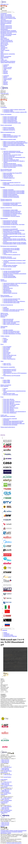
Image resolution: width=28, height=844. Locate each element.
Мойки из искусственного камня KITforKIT (13, 144)
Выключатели (6, 289)
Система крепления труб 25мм (10, 300)
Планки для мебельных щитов (10, 121)
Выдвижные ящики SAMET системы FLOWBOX (14, 243)
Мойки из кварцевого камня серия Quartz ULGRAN (15, 142)
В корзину (3, 694)
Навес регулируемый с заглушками (11, 321)
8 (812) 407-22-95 (4, 4)
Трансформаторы (7, 290)
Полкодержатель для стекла (9, 370)
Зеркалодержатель (7, 371)
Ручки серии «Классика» (9, 406)
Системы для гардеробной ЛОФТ (11, 272)
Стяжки (5, 340)
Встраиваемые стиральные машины (11, 216)
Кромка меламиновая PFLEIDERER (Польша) (14, 185)
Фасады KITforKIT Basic (6, 20)
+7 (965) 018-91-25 (5, 762)
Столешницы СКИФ (8, 110)
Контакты (5, 70)
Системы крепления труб (6, 40)
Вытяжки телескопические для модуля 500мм (13, 192)
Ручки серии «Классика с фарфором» (12, 401)
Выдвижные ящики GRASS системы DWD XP (14, 238)
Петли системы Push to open (9, 355)
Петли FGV (6, 351)
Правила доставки (13, 830)
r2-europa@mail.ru (5, 801)
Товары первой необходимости (8, 62)
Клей (4, 389)
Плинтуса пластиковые (8, 127)
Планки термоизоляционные (10, 120)
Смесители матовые (8, 158)
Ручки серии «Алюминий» (9, 405)
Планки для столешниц (6, 14)
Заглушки (3, 49)
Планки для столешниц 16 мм (10, 116)
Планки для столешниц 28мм (10, 117)
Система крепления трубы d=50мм (11, 302)
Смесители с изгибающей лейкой (11, 159)
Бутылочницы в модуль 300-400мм (11, 249)
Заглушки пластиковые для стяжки (11, 332)
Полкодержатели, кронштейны (8, 53)
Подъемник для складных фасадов (11, 310)
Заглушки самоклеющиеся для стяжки (12, 333)
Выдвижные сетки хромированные (9, 31)
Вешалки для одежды (8, 274)
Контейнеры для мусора (6, 33)
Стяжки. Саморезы (5, 50)
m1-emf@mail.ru (7, 793)
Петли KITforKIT (7, 346)
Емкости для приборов (6, 56)
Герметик (5, 388)
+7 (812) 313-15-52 (5, 759)
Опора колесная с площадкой (10, 418)
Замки (2, 52)
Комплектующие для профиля (10, 265)
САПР (4, 69)
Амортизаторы (4, 47)
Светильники (4, 37)
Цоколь (2, 55)
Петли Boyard (6, 349)
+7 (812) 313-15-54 (5, 761)
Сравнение (4, 630)
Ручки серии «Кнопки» (8, 409)
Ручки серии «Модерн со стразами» (11, 404)
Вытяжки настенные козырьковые (11, 197)
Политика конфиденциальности (13, 842)
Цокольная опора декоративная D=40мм (12, 422)
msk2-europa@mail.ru (5, 811)
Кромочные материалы (6, 23)
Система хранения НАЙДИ (9, 277)
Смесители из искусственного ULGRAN (12, 165)
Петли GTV (6, 350)
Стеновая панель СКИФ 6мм (10, 636)
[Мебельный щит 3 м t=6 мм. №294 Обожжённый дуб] (15, 671)
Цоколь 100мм (6, 380)
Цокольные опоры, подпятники (8, 61)
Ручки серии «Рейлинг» (8, 410)
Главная (5, 632)
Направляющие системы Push (10, 223)
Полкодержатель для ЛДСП (9, 369)
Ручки (2, 58)
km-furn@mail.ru (7, 777)
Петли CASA (6, 354)
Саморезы (5, 339)
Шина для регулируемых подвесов (11, 324)
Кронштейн (6, 308)
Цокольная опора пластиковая (10, 424)
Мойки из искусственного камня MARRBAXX (14, 141)
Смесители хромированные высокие (11, 151)
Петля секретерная (7, 356)
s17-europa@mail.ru (8, 785)
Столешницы (4, 13)
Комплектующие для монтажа (10, 293)
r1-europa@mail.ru (8, 800)
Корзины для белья (7, 250)
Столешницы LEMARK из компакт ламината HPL (15, 112)
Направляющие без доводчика (10, 220)
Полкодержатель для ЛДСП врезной (11, 375)
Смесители (3, 19)
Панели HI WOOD (7, 174)
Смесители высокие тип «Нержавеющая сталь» (14, 157)
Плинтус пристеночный (6, 15)
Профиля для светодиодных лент (11, 285)
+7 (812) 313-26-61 (5, 825)
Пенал (4, 253)
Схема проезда (4, 772)
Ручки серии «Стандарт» (9, 400)
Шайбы (5, 342)
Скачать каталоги (7, 68)
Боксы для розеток (5, 39)
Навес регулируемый (8, 320)
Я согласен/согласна (25, 835)
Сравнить (4, 696)
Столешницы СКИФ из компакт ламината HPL (14, 109)
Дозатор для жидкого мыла (9, 167)
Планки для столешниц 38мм (10, 119)
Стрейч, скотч (4, 60)
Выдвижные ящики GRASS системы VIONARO (14, 242)
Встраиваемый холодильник (9, 214)
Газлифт (5, 307)
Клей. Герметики (4, 57)
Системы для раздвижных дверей (8, 34)
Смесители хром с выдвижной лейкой (12, 154)
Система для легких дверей (9, 266)
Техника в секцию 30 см (6, 25)
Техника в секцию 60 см (6, 28)
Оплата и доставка (7, 67)
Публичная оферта (5, 830)
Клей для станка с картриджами (10, 394)
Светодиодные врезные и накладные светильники (15, 283)
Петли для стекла (7, 357)
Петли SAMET (6, 347)
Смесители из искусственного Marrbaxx (12, 164)
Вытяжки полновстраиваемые (10, 194)
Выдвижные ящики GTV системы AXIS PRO (13, 230)
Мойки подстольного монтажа (10, 137)
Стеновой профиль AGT (9, 177)
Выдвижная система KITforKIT (10, 229)
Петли (2, 51)
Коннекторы (6, 286)
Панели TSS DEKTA (8, 175)
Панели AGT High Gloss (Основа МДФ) (12, 173)
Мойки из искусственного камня (8, 18)
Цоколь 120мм (6, 381)
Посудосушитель (4, 44)
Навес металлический (8, 319)
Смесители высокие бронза (9, 163)
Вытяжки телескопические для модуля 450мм (13, 190)
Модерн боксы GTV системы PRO (11, 231)
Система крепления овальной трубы (11, 298)
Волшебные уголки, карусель (10, 252)
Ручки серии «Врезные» (8, 402)
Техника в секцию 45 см (6, 26)
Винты (4, 338)
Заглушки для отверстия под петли (11, 331)
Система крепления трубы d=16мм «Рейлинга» (14, 301)
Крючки (2, 36)
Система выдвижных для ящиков (8, 30)
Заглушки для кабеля (8, 330)
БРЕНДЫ (3, 435)
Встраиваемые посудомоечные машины (12, 205)
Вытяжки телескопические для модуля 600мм (13, 193)
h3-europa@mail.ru (8, 810)
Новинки (5, 72)
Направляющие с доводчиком (10, 222)
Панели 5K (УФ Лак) (8, 176)
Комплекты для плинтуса (9, 129)
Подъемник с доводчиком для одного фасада (13, 309)
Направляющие (4, 29)
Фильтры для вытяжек (8, 189)
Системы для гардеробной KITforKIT (12, 271)
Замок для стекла (7, 364)
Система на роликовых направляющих (12, 232)
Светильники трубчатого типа (10, 284)
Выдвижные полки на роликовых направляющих (14, 273)
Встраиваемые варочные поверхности (12, 202)
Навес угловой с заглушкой (9, 322)
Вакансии (5, 73)
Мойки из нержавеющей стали (8, 17)
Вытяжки (3, 24)
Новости (5, 66)
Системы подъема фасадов (7, 41)
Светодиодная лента (8, 288)
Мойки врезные (7, 134)
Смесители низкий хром (9, 156)
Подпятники (6, 419)
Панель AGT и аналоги (6, 22)
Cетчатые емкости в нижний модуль (11, 254)
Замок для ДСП (6, 363)
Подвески (3, 46)
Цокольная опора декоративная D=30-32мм (13, 421)
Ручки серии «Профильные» (10, 412)
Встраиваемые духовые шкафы (10, 204)
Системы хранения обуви (9, 276)
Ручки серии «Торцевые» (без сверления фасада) (14, 411)
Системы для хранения (6, 35)
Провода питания (7, 291)
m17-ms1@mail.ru (8, 770)
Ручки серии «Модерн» (8, 399)
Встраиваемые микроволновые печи (11, 212)
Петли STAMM (6, 352)
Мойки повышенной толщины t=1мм (12, 135)
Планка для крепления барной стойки (12, 122)
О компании (6, 64)
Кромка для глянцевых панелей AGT (12, 182)
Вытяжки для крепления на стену (11, 195)
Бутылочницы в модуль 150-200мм (11, 248)
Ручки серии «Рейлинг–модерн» (10, 407)
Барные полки (4, 45)
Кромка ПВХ (6, 183)
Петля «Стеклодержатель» (9, 358)
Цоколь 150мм (6, 382)
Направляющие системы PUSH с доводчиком (13, 224)
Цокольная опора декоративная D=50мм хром (13, 423)
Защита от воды (4, 42)
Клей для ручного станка (9, 393)
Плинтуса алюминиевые (9, 128)
